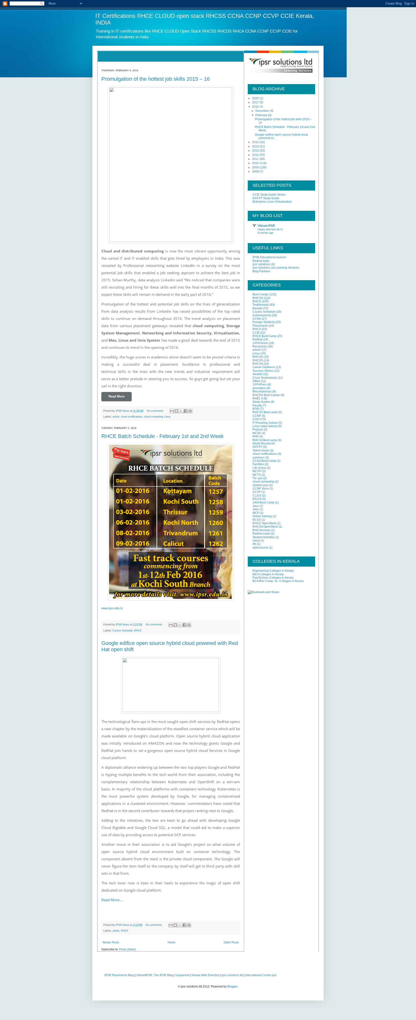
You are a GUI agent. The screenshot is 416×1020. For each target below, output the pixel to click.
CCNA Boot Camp (264, 461)
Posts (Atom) (127, 949)
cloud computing (153, 416)
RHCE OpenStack (264, 523)
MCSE (257, 433)
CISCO (257, 419)
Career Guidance (264, 367)
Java (256, 506)
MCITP (257, 471)
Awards (257, 374)
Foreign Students (264, 322)
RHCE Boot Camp (264, 336)
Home (172, 942)
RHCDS (258, 360)
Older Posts (231, 942)
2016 (256, 106)
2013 (256, 150)
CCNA (257, 318)
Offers (256, 381)
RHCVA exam (261, 530)
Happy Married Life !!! (270, 229)
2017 (256, 102)
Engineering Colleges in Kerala (273, 570)
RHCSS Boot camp (265, 412)
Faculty (257, 405)
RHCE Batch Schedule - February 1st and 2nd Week (162, 436)
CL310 (257, 495)
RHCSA (258, 363)
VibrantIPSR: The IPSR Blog (154, 975)
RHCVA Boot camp (265, 440)
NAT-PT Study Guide (266, 198)
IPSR (256, 409)
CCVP (257, 492)
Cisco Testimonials (265, 377)
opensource (260, 547)
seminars (259, 457)
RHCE (138, 630)
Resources (260, 346)
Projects (258, 429)
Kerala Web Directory (206, 975)
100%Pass (260, 384)
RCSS (257, 520)
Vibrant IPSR (266, 225)
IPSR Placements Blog (119, 975)
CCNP (257, 415)
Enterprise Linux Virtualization (272, 201)
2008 (256, 171)
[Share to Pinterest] (190, 411)
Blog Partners (261, 271)
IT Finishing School (265, 422)
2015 (256, 142)
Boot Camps (261, 294)
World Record (262, 443)
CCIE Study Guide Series (269, 194)
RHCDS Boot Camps (266, 395)
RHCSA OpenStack (265, 526)
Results (257, 308)
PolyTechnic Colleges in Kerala (273, 577)
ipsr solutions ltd (232, 975)
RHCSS (258, 298)
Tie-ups (257, 478)
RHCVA (258, 356)
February (261, 115)
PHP (256, 436)
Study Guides (261, 402)
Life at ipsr (259, 468)
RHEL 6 (258, 398)
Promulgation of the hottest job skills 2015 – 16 (155, 79)
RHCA (257, 329)
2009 (256, 167)
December (262, 111)
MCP (256, 513)
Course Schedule (122, 630)
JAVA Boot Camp (263, 502)
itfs (254, 544)
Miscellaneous (262, 391)
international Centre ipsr (261, 975)
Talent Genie (261, 450)
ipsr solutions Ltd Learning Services (276, 267)
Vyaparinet (182, 975)
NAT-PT (257, 447)
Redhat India (261, 261)
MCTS (257, 475)
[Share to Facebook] (185, 411)
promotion (259, 388)
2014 (256, 146)
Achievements (262, 315)
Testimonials (261, 304)
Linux (167, 416)
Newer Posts (111, 942)
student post (260, 485)
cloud (256, 540)
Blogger (232, 986)
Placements (260, 325)
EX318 (257, 499)
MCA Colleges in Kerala (268, 574)
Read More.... (112, 899)
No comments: (156, 410)
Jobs (256, 509)
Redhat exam (261, 533)
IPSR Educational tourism (269, 257)
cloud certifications (132, 416)
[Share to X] (181, 411)
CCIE (256, 332)
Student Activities (264, 537)
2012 (256, 155)
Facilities (258, 464)
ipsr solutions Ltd (264, 264)
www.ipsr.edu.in (112, 608)
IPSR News (123, 410)
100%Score (260, 343)
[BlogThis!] (176, 411)
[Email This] (171, 411)
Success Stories (263, 370)
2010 (256, 163)
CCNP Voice (261, 488)
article (115, 416)
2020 (256, 98)
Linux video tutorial (265, 426)
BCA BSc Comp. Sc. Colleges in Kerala (278, 581)
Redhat (257, 339)
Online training (262, 516)
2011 (256, 159)
